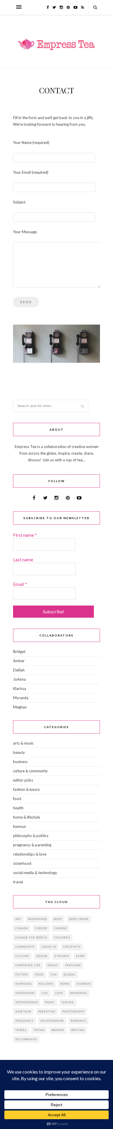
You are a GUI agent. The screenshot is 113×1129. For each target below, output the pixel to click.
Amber (19, 660)
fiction (21, 974)
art (18, 919)
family (53, 965)
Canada (21, 928)
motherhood (26, 1002)
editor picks (23, 780)
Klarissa (19, 688)
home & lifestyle (26, 817)
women (58, 1030)
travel (18, 882)
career (41, 928)
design (42, 956)
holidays (46, 983)
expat (80, 956)
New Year (23, 1011)
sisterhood (22, 863)
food (17, 798)
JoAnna (19, 679)
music (50, 1002)
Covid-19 (49, 946)
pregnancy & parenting (32, 845)
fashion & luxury (26, 789)
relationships (52, 1020)
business (20, 761)
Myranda (20, 697)
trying (39, 1030)
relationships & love (29, 854)
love (59, 993)
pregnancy (24, 1020)
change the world (31, 937)
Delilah (19, 670)
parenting (46, 1011)
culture (22, 956)
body (58, 919)
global (70, 974)
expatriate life (28, 965)
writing (77, 1030)
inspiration (24, 993)
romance (78, 1020)
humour (19, 826)
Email (20, 584)
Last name (23, 559)
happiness (23, 983)
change (60, 928)
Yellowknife (26, 1039)
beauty (19, 752)
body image (79, 919)
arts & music (23, 743)
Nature (68, 1002)
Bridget (19, 651)
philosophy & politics (30, 835)
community (25, 946)
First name (25, 535)
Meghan (20, 707)
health (18, 808)
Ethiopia (61, 956)
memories (78, 993)
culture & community (30, 771)
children (62, 937)
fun (53, 974)
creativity (72, 946)
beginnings (37, 919)
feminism (73, 965)
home (65, 983)
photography (73, 1011)
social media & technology (35, 872)
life (44, 993)
